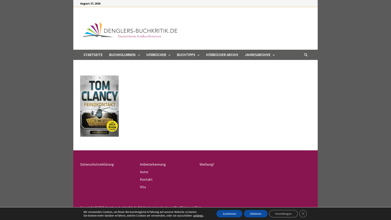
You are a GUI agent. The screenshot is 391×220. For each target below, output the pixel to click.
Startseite (93, 54)
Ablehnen (255, 214)
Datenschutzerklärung (97, 164)
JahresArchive (257, 54)
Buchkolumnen (122, 54)
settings (198, 215)
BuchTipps (186, 54)
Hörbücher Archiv (222, 54)
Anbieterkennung (153, 164)
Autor (144, 171)
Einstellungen (283, 214)
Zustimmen (229, 214)
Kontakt (146, 179)
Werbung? (207, 164)
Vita (143, 187)
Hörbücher (156, 54)
